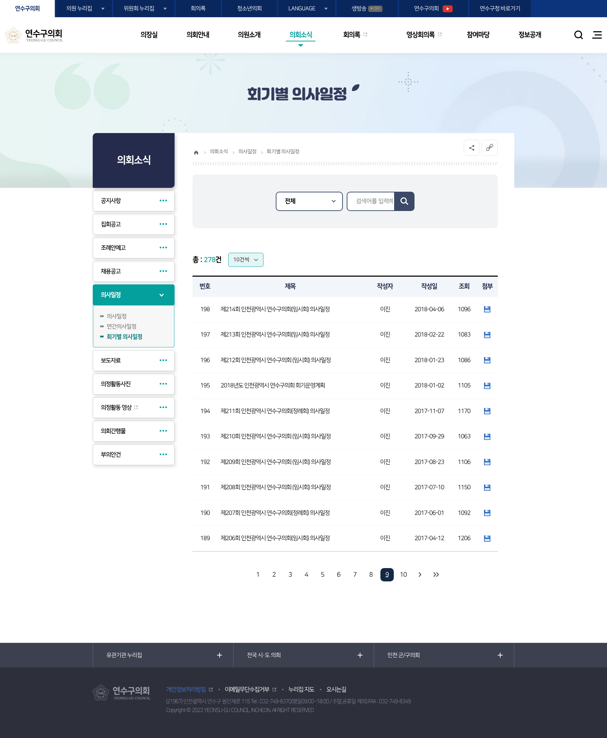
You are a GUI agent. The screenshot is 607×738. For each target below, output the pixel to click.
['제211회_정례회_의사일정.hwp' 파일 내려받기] (487, 411)
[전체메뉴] (597, 35)
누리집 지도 (301, 689)
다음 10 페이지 (419, 574)
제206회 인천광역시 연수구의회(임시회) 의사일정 (275, 538)
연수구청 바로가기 (500, 8)
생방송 (366, 8)
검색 (404, 201)
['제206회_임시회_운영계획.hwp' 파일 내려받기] (487, 538)
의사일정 (116, 316)
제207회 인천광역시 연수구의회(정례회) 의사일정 (275, 513)
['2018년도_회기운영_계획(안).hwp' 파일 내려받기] (487, 385)
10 (403, 574)
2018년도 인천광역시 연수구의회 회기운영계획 (273, 385)
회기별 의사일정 (124, 337)
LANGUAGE (301, 8)
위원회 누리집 (139, 8)
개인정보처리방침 (185, 689)
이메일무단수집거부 (247, 689)
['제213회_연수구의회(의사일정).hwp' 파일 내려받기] (487, 334)
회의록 (198, 8)
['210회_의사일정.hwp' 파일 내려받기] (487, 436)
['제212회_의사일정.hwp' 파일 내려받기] (487, 360)
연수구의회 (27, 8)
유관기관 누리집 (124, 655)
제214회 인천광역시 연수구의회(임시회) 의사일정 (275, 309)
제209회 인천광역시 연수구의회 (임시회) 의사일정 (276, 462)
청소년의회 (249, 8)
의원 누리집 (79, 8)
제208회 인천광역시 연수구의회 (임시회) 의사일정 (276, 487)
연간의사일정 (121, 326)
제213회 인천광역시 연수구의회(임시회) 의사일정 (275, 334)
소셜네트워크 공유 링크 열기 (472, 148)
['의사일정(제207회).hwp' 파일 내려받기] (487, 513)
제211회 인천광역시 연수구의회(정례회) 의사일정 (275, 411)
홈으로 (196, 152)
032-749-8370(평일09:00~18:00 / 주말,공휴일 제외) (313, 701)
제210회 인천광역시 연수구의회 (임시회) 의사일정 (276, 436)
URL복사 (490, 148)
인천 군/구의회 (403, 655)
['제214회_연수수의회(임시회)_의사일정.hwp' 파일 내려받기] (487, 309)
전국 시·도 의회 (264, 655)
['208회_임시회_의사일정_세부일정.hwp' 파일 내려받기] (487, 487)
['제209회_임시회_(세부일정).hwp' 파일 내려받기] (487, 462)
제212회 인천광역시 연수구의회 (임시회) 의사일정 (276, 360)
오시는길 (336, 689)
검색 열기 (579, 35)
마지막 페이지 (435, 574)
